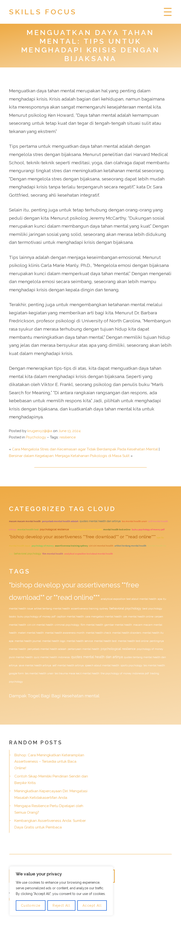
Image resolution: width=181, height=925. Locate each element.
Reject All (61, 905)
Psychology (36, 437)
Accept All (92, 905)
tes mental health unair (134, 521)
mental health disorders (126, 632)
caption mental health (70, 616)
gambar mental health (118, 624)
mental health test (28, 529)
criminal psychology (67, 624)
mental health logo (53, 641)
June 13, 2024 (69, 431)
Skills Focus (43, 12)
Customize (31, 905)
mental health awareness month (65, 632)
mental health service (79, 641)
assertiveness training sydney (71, 545)
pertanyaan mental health (83, 649)
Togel (34, 695)
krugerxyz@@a (39, 431)
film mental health (52, 553)
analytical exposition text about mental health (88, 553)
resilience (68, 437)
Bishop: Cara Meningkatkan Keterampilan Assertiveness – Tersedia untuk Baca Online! (49, 761)
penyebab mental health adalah (60, 521)
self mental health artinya (68, 665)
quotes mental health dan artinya (100, 521)
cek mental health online (138, 616)
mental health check (98, 632)
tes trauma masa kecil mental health (77, 673)
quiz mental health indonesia (52, 657)
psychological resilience (54, 529)
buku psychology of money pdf (148, 529)
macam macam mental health (25, 521)
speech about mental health (102, 665)
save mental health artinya (35, 665)
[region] (61, 891)
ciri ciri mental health (101, 545)
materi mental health (31, 632)
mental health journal (28, 641)
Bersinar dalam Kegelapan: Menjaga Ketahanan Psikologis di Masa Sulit (69, 456)
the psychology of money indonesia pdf (125, 673)
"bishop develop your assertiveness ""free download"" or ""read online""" (82, 536)
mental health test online (117, 529)
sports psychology (131, 665)
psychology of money (43, 545)
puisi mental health (21, 657)
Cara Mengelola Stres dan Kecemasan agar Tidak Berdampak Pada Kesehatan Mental (85, 449)
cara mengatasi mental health (86, 529)
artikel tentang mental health (130, 545)
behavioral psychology (27, 553)
